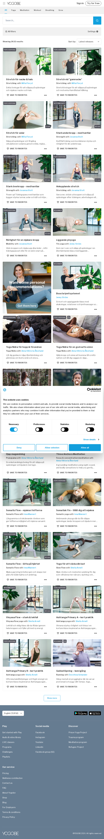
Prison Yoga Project (78, 732)
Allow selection (52, 447)
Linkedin (39, 747)
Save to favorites (18, 95)
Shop (4, 797)
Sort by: (72, 41)
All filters (12, 31)
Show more (52, 698)
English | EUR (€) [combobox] (11, 713)
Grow (60, 10)
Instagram (40, 737)
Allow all (85, 447)
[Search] (97, 20)
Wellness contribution (12, 778)
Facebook (40, 732)
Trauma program (76, 737)
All (6, 10)
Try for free (93, 3)
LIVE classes (8, 742)
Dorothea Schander (78, 675)
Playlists (6, 757)
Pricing (5, 773)
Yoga (13, 10)
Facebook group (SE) (45, 752)
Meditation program (78, 742)
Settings (92, 31)
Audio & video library (11, 737)
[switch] (39, 429)
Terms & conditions (11, 812)
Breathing (50, 10)
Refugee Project (76, 747)
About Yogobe (9, 793)
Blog (4, 802)
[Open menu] (4, 3)
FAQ (4, 788)
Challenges (7, 752)
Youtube (39, 742)
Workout (37, 10)
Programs (7, 747)
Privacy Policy (8, 817)
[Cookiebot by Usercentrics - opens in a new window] (89, 390)
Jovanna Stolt (76, 137)
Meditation (24, 10)
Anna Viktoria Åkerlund (32, 351)
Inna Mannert (30, 514)
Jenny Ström (75, 244)
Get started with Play (12, 732)
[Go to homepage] (14, 3)
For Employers (9, 807)
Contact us (7, 783)
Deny (19, 447)
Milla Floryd (27, 83)
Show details (89, 439)
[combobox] (89, 41)
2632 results (13, 41)
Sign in (80, 3)
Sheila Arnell (76, 567)
